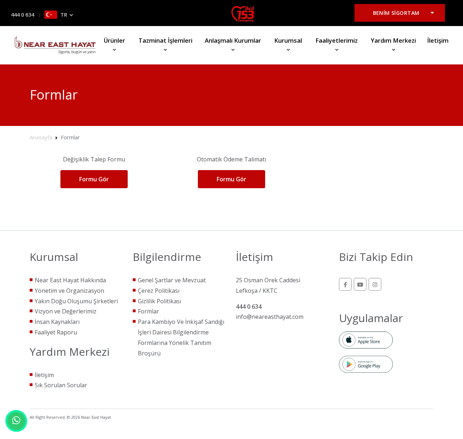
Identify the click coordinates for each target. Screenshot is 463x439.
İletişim (438, 40)
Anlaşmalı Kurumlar (233, 40)
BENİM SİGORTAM (396, 12)
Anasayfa (41, 137)
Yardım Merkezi (393, 40)
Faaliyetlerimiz (336, 40)
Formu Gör (94, 179)
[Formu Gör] (93, 187)
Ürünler (114, 40)
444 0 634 (22, 14)
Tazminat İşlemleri (165, 40)
